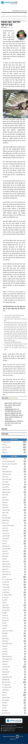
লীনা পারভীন (13, 710)
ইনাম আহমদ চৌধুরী (13, 518)
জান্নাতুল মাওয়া (13, 569)
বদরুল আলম (13, 646)
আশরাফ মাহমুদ (13, 512)
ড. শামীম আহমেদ (13, 592)
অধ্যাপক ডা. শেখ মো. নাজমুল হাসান (13, 464)
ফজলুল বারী (13, 636)
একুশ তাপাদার (13, 528)
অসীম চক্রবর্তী (13, 466)
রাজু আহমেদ (13, 703)
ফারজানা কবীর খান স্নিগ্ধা (13, 643)
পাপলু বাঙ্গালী (13, 625)
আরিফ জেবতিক (13, 500)
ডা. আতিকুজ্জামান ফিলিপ (13, 595)
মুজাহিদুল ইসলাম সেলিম (13, 677)
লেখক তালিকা (14, 456)
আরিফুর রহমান (13, 505)
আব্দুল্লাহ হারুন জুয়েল (13, 492)
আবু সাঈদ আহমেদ (13, 484)
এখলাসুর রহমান (13, 530)
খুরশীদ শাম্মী (13, 551)
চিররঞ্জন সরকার (13, 556)
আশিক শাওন (13, 515)
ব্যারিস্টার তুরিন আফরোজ (13, 659)
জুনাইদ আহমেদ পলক (13, 574)
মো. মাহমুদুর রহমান (13, 685)
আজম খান (13, 469)
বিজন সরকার (13, 651)
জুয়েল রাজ (13, 450)
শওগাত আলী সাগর (13, 713)
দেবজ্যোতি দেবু (13, 620)
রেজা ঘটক (13, 708)
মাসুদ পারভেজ (13, 669)
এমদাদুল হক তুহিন (13, 536)
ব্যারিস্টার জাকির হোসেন (13, 656)
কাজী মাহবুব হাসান (13, 546)
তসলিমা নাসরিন (13, 605)
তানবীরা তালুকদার (13, 607)
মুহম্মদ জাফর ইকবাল (13, 447)
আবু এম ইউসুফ (13, 482)
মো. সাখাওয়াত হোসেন (13, 687)
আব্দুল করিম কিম (13, 487)
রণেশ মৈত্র (13, 444)
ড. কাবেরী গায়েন (13, 582)
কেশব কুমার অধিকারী (13, 548)
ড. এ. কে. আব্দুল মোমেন (13, 579)
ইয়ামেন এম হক (13, 523)
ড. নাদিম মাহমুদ (13, 584)
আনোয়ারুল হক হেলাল (13, 474)
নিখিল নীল (13, 623)
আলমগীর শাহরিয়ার (13, 510)
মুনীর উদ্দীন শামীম (13, 679)
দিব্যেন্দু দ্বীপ (13, 613)
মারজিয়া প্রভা (13, 664)
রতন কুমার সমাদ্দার (13, 697)
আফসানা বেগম (13, 477)
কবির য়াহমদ (13, 452)
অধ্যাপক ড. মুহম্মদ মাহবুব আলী (13, 461)
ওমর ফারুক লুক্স (13, 538)
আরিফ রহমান (13, 502)
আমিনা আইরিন (13, 495)
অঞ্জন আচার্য (13, 459)
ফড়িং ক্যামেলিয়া (13, 638)
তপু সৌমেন (13, 602)
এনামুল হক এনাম (13, 533)
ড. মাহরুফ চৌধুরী (13, 587)
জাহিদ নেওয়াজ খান (13, 572)
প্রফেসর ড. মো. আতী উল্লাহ (13, 631)
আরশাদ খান (13, 497)
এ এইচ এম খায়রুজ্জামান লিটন (13, 525)
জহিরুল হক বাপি (13, 561)
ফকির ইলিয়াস (13, 633)
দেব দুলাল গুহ (13, 615)
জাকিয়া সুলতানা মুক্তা (13, 566)
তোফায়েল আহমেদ (13, 610)
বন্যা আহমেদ (13, 649)
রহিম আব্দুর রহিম (13, 700)
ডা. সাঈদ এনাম (13, 597)
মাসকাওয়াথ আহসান (13, 442)
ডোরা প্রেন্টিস (13, 600)
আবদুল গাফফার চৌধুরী (13, 479)
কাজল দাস (13, 543)
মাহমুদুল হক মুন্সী (13, 672)
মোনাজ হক (13, 692)
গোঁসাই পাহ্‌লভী (13, 554)
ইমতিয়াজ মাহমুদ (13, 520)
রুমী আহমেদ (13, 705)
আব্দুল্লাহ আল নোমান (13, 489)
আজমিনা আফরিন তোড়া (13, 471)
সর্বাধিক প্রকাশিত (14, 439)
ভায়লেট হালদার (13, 661)
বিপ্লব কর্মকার (13, 654)
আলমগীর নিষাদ (13, 507)
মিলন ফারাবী (13, 674)
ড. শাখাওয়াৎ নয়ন (13, 590)
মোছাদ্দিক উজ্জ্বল (13, 690)
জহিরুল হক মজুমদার (13, 564)
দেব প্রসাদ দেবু (13, 618)
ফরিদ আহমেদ (13, 641)
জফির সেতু (13, 559)
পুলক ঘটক (13, 628)
